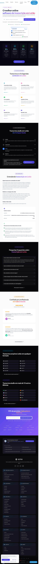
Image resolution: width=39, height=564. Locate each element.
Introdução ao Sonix (6, 537)
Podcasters (22, 489)
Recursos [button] (16, 2)
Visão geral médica (23, 499)
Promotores (5, 502)
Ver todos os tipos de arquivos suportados (11, 374)
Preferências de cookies (13, 561)
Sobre (22, 547)
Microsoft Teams (23, 520)
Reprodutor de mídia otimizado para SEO (26, 474)
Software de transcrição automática (9, 474)
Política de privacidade (6, 561)
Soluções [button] (11, 2)
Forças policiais (6, 501)
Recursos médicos (23, 501)
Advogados (5, 507)
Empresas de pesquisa (7, 491)
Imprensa (22, 550)
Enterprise (5, 486)
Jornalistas (22, 486)
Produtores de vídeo (24, 491)
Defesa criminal (6, 504)
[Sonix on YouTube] (23, 466)
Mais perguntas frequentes (18, 287)
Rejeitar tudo (14, 559)
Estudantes (22, 492)
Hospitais (22, 504)
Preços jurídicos (6, 512)
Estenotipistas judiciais (7, 509)
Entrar (29, 1)
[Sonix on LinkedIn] (20, 466)
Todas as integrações (24, 525)
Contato (22, 552)
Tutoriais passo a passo (24, 535)
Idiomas (5, 532)
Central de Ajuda (15, 441)
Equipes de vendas (6, 492)
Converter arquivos (21, 3)
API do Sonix (6, 519)
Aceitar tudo (6, 559)
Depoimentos (6, 550)
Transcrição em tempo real (7, 479)
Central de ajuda (23, 532)
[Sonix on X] (18, 466)
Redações (5, 489)
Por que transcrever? (24, 537)
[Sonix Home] (2, 2)
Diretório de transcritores (7, 540)
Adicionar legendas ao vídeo (25, 476)
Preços (25, 2)
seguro (19, 463)
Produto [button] (7, 2)
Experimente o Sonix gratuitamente (34, 2)
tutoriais (19, 441)
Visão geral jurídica (6, 499)
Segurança (22, 553)
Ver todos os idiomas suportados (9, 403)
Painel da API (6, 522)
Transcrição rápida (6, 476)
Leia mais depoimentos (19, 341)
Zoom (22, 519)
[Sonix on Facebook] (15, 466)
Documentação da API (7, 520)
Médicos (22, 502)
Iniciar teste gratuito (29, 19)
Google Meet (23, 522)
